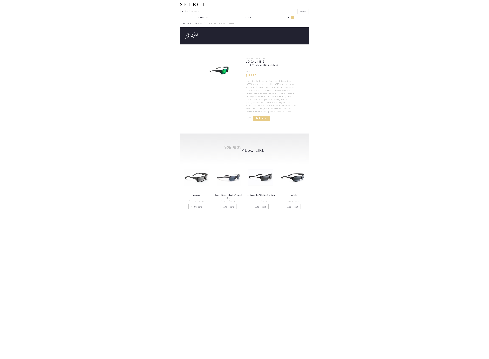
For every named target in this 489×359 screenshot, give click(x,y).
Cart (289, 17)
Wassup (196, 195)
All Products (185, 23)
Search (303, 11)
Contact (246, 17)
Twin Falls (292, 195)
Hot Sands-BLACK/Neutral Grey (260, 195)
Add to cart (262, 118)
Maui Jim (198, 23)
